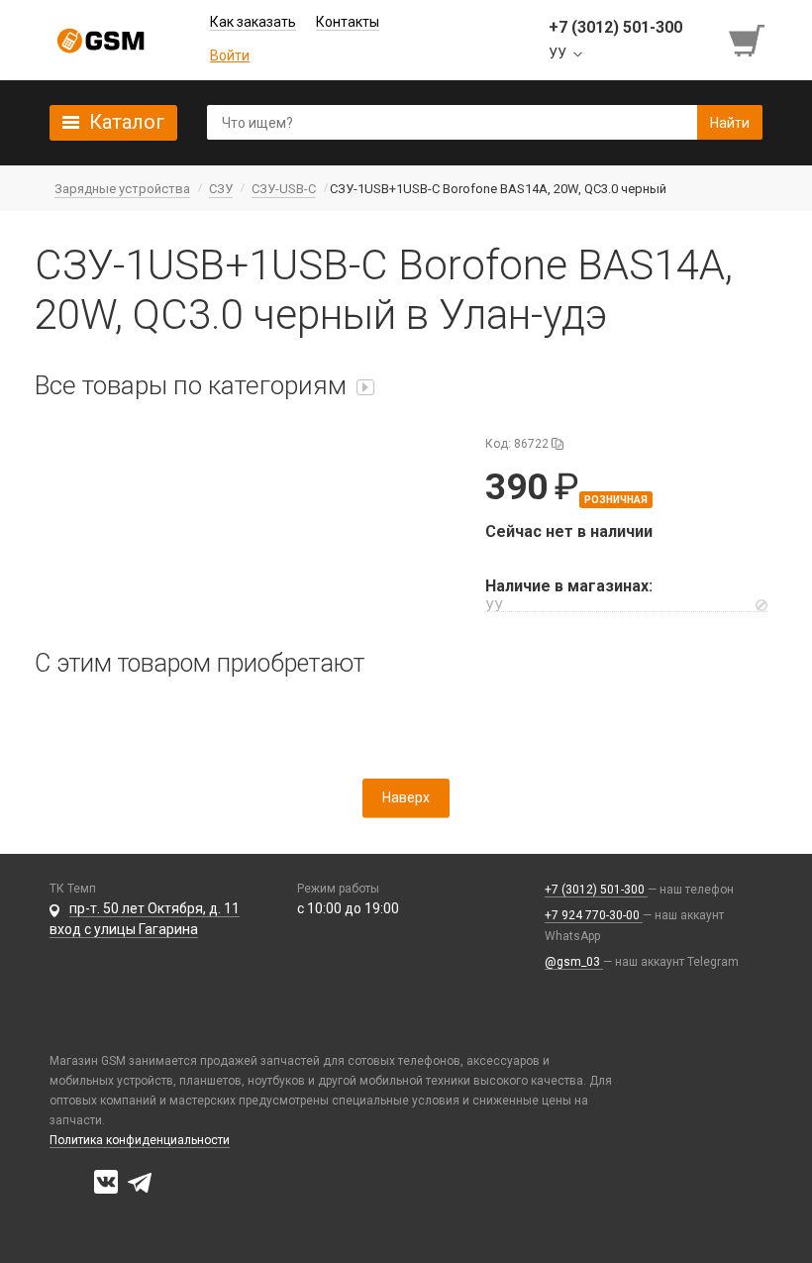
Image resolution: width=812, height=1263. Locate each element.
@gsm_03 (574, 962)
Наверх (406, 797)
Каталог (126, 122)
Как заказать (253, 22)
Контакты (347, 22)
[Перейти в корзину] (748, 40)
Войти (230, 55)
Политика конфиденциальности (140, 1140)
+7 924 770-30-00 (594, 915)
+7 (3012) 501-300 (596, 889)
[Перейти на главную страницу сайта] (100, 40)
